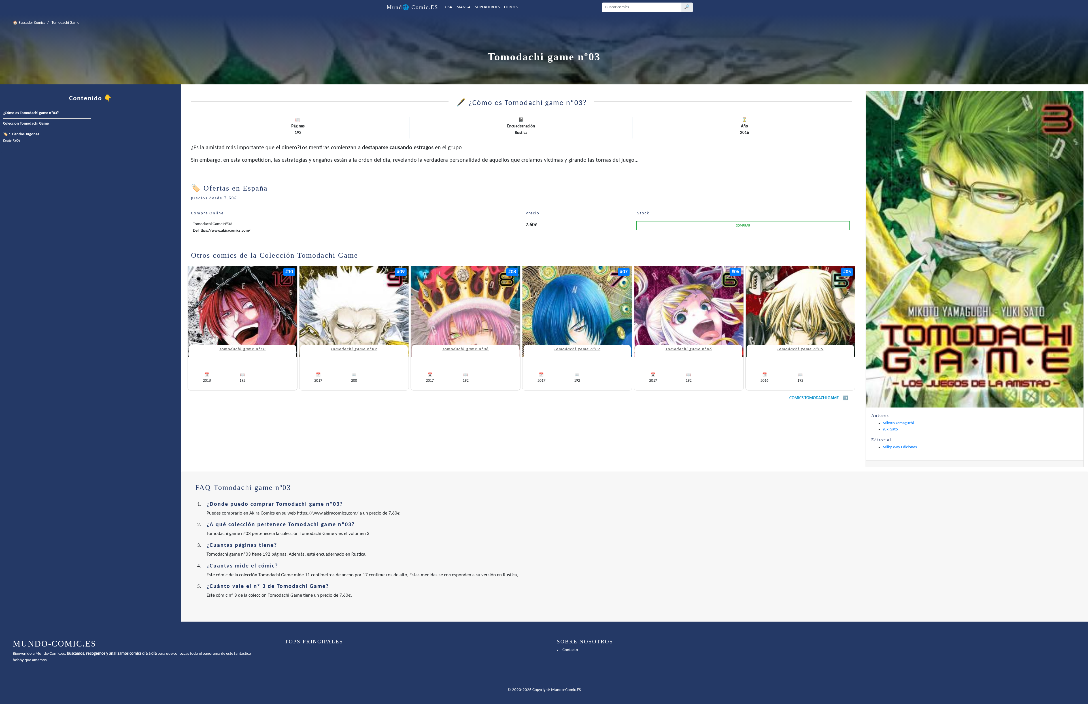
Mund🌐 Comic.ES (412, 7)
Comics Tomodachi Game (814, 398)
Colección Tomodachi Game (26, 123)
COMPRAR (743, 225)
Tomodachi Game (65, 23)
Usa (448, 7)
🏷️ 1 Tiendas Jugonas (21, 138)
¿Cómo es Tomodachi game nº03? (31, 113)
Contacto (570, 650)
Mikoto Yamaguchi (898, 423)
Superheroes (487, 7)
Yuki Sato (890, 429)
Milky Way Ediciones (900, 447)
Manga (463, 7)
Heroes (511, 7)
